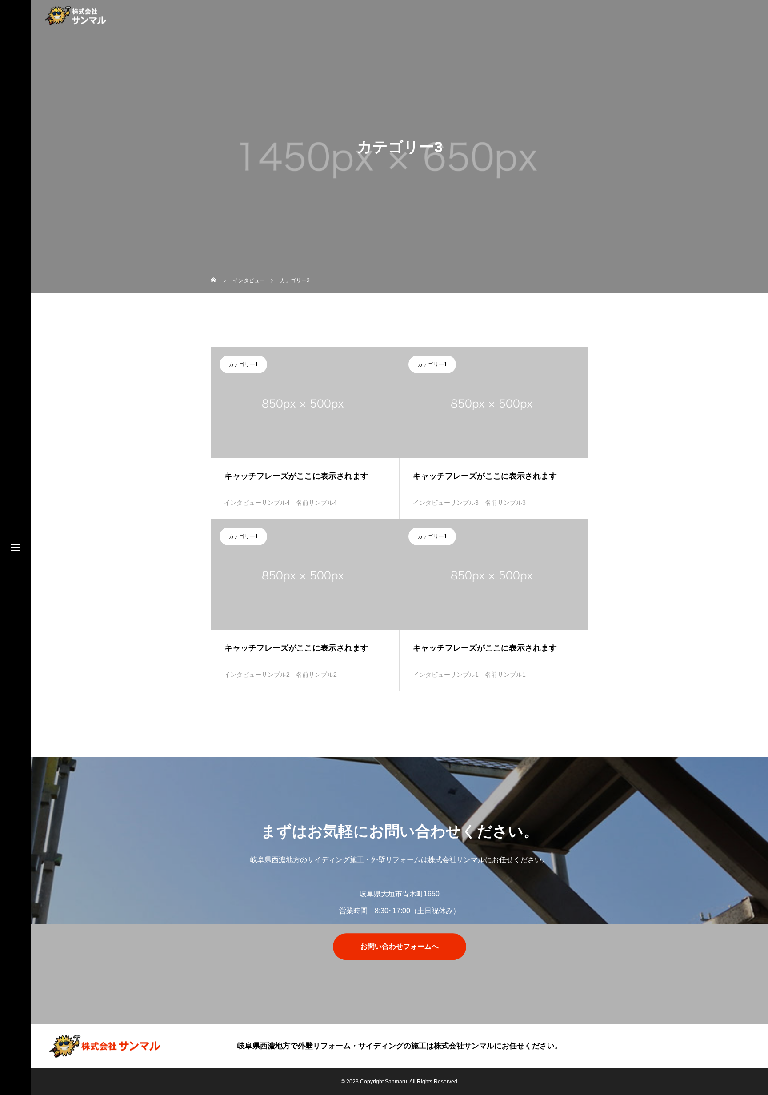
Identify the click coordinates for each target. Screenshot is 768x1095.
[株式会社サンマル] (75, 15)
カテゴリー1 (243, 364)
